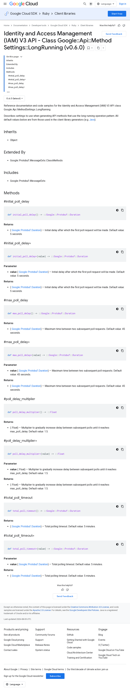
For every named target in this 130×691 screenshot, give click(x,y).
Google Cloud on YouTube (111, 650)
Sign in (122, 4)
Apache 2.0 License (42, 610)
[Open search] (85, 4)
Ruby (45, 14)
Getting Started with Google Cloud (80, 641)
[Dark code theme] (117, 210)
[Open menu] (5, 4)
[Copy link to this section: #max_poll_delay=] (33, 342)
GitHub (70, 635)
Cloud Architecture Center (80, 652)
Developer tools (39, 25)
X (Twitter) (103, 645)
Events (101, 640)
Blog (100, 635)
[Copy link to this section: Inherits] (20, 132)
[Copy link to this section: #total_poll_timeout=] (37, 536)
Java (92, 119)
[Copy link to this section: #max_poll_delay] (31, 300)
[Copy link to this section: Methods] (23, 193)
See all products (12, 635)
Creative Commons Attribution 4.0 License (90, 607)
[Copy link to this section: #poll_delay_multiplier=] (40, 441)
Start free (117, 13)
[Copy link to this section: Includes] (21, 173)
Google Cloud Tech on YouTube (109, 656)
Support (39, 640)
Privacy (24, 669)
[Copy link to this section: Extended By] (28, 152)
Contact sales (10, 650)
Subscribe (55, 676)
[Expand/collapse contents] (21, 57)
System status (42, 650)
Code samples (74, 647)
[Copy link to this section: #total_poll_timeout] (35, 498)
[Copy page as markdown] (98, 48)
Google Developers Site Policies (84, 610)
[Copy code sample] (122, 210)
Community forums (45, 635)
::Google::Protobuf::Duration (26, 230)
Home (6, 25)
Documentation (20, 25)
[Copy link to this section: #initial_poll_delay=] (34, 243)
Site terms (36, 669)
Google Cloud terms (54, 669)
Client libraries (65, 14)
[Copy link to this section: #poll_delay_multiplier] (38, 399)
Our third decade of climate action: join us (87, 669)
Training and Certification (79, 657)
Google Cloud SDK (23, 14)
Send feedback (114, 33)
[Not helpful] (123, 25)
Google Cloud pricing (14, 640)
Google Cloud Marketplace (17, 645)
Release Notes (42, 645)
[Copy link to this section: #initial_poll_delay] (32, 202)
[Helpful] (119, 25)
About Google (10, 669)
